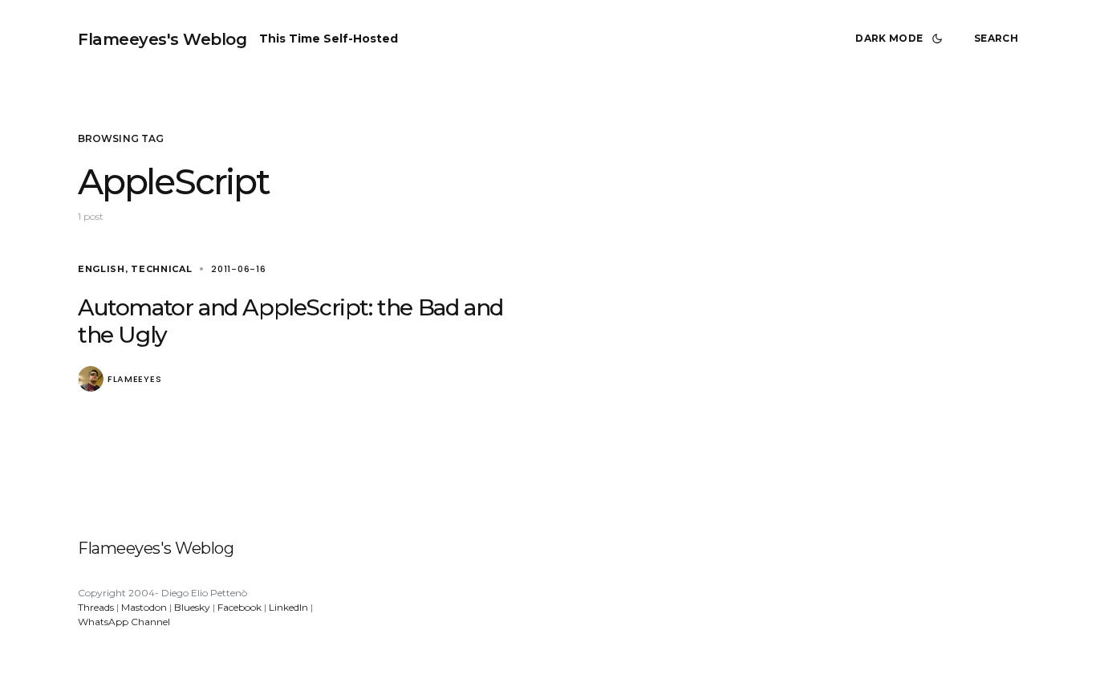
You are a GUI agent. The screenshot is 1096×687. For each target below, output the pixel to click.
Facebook (239, 607)
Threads (96, 607)
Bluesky (192, 607)
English (101, 268)
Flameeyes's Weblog (162, 39)
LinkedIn (288, 607)
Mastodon (144, 607)
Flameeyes (134, 379)
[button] (902, 38)
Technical (161, 268)
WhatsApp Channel (124, 622)
